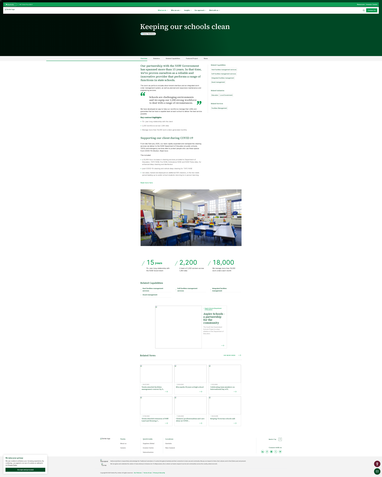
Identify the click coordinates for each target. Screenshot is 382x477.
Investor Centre (148, 448)
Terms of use (147, 473)
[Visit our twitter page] (275, 451)
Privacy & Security (159, 473)
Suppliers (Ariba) (148, 443)
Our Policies (138, 473)
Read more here (146, 183)
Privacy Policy (12, 465)
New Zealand (170, 448)
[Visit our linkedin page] (262, 451)
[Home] (10, 10)
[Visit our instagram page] (271, 451)
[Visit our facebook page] (267, 451)
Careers (123, 448)
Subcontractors (148, 452)
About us (123, 443)
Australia (168, 443)
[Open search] (364, 10)
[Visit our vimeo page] (280, 451)
